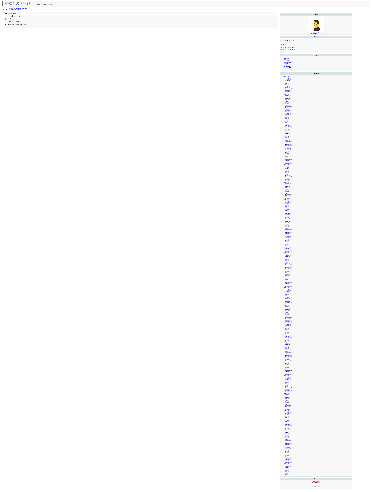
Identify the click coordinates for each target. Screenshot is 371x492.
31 (281, 51)
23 (294, 47)
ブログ (9, 8)
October (287, 90)
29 (292, 49)
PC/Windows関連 (288, 69)
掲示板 (13, 8)
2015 (285, 270)
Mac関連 (286, 63)
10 (281, 46)
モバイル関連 (287, 66)
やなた (317, 32)
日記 (285, 59)
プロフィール (6, 10)
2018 (285, 322)
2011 (285, 199)
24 (281, 49)
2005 (285, 94)
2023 (285, 410)
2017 (285, 305)
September (287, 88)
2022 (285, 393)
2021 (285, 375)
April (286, 82)
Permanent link (273, 27)
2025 (285, 445)
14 (290, 46)
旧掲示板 (19, 10)
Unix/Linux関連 (287, 62)
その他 (285, 65)
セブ (23, 8)
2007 (285, 129)
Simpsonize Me (314, 33)
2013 (285, 234)
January (287, 78)
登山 (26, 8)
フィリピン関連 (287, 67)
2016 (285, 287)
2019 (285, 340)
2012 (285, 217)
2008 (285, 147)
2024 (285, 428)
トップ (5, 8)
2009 (285, 164)
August (286, 87)
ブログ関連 (286, 58)
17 (281, 47)
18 (283, 47)
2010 (285, 182)
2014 (285, 252)
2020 (285, 358)
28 (290, 49)
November (287, 91)
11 (283, 46)
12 (285, 46)
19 (285, 47)
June (286, 84)
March (286, 80)
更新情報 (13, 10)
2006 (285, 111)
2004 (285, 76)
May (286, 83)
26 (285, 49)
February (287, 79)
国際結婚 (18, 8)
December (287, 39)
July (286, 86)
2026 (285, 463)
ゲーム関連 (286, 60)
